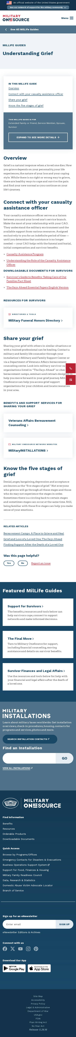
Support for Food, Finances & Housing (26, 870)
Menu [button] (64, 18)
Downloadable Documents (18, 839)
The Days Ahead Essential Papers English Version (38, 287)
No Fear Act (38, 1026)
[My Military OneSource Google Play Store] (15, 968)
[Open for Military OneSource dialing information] (70, 368)
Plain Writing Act (38, 1022)
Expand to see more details (36, 137)
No (22, 563)
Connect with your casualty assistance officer (35, 94)
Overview (13, 88)
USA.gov (38, 1015)
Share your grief (17, 99)
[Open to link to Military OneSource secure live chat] (70, 380)
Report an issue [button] (41, 563)
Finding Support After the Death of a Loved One (33, 544)
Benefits (8, 823)
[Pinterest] (36, 949)
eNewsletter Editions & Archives (21, 932)
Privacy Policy (38, 1003)
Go (64, 758)
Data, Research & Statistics (19, 880)
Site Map (38, 996)
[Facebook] (5, 949)
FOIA (38, 1018)
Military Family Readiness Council (22, 875)
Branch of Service (13, 890)
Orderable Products (14, 833)
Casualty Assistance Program (25, 254)
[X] (12, 949)
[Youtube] (20, 949)
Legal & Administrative (38, 1007)
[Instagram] (28, 949)
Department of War (38, 1011)
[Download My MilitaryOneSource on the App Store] (39, 968)
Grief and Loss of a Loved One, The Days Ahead (33, 539)
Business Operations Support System (25, 864)
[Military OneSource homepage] (16, 18)
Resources (9, 828)
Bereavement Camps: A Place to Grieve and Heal (34, 533)
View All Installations (16, 768)
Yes (9, 563)
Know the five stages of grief (25, 105)
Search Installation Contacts (27, 739)
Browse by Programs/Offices (20, 854)
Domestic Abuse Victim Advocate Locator (28, 885)
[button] (38, 7)
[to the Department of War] (9, 3)
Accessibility (38, 1000)
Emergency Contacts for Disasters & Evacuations (32, 859)
